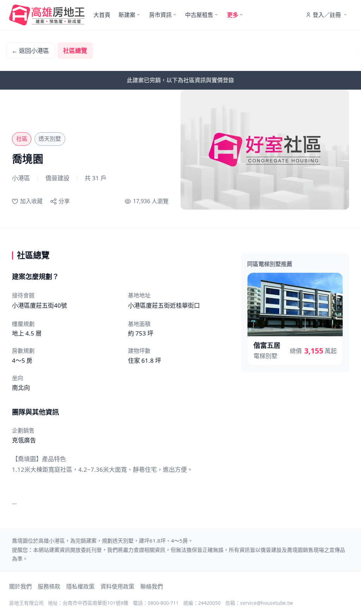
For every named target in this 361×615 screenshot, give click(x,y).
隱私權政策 (80, 586)
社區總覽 (75, 51)
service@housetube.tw (266, 602)
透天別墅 (49, 139)
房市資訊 (160, 15)
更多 (232, 15)
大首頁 (101, 15)
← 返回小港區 (30, 51)
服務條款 (49, 586)
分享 (64, 201)
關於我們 (20, 586)
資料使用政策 (117, 586)
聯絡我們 (151, 586)
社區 (21, 139)
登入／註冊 (327, 15)
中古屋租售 (199, 15)
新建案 (126, 15)
